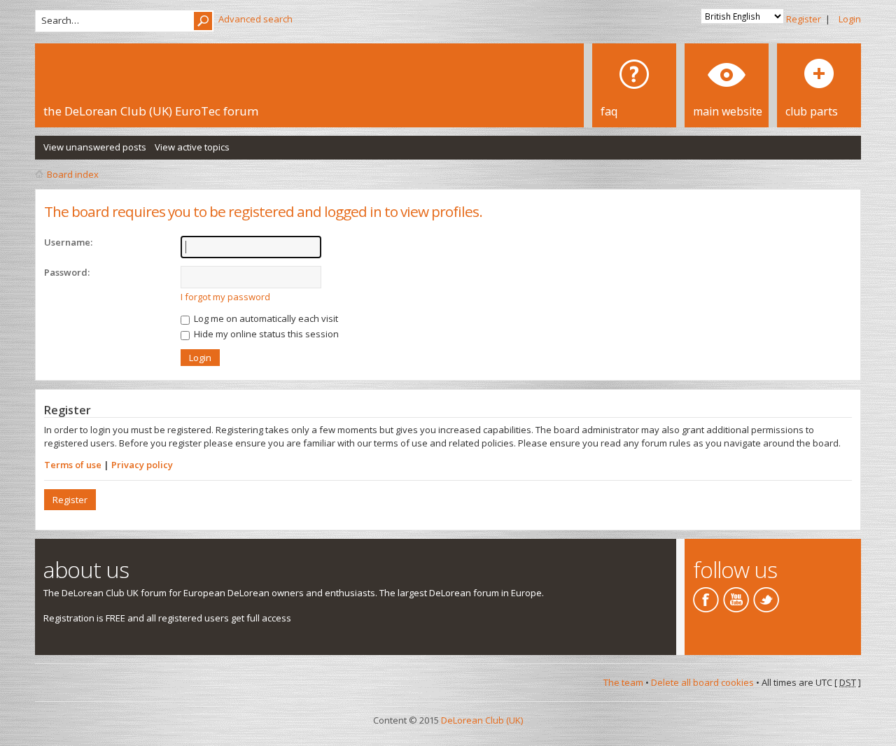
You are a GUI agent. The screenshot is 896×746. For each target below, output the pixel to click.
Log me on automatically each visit (265, 318)
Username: (68, 242)
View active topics (192, 147)
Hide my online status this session (265, 334)
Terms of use (73, 464)
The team (623, 682)
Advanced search (255, 19)
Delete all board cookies (702, 682)
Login (850, 19)
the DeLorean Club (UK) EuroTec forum (150, 111)
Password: (67, 272)
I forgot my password (225, 296)
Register (803, 19)
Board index (73, 174)
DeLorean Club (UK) (482, 720)
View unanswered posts (94, 147)
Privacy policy (142, 464)
